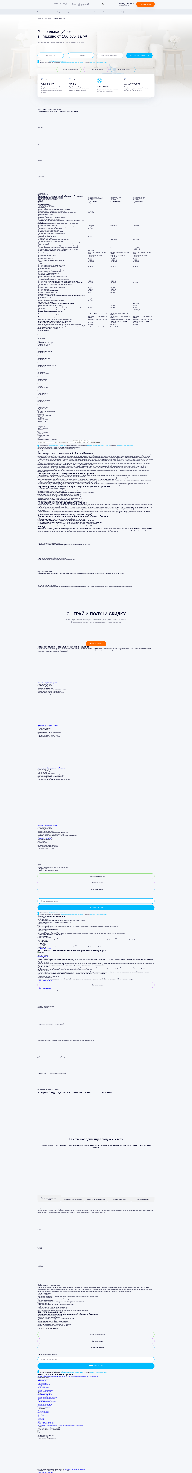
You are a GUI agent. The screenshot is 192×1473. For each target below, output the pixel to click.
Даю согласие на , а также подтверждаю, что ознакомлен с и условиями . (86, 445)
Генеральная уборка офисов (47, 1396)
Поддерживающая (44, 1379)
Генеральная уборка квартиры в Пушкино (51, 768)
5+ (38, 337)
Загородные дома (43, 1387)
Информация (125, 12)
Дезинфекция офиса (44, 1405)
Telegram (113, 4)
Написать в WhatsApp (70, 69)
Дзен (70, 1425)
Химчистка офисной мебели (47, 1403)
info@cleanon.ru (124, 5)
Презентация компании (45, 1472)
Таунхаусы (41, 1389)
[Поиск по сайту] (103, 4)
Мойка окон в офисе (44, 1400)
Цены (39, 1410)
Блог (39, 1421)
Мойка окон (41, 1376)
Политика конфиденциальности (74, 1469)
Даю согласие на (53, 61)
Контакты (139, 12)
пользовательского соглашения (98, 62)
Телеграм (43, 1425)
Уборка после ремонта (70, 1376)
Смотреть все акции (44, 948)
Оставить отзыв (43, 956)
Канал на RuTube (77, 1425)
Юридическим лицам (63, 12)
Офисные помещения (45, 1394)
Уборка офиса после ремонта (47, 1397)
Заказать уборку (95, 442)
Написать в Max (97, 69)
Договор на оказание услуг (46, 1422)
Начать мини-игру (96, 644)
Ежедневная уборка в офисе (47, 1401)
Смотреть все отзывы (45, 975)
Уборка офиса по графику (46, 1398)
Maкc (110, 4)
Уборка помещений (44, 1407)
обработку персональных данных (57, 61)
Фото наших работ (44, 1411)
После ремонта (43, 1382)
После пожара (42, 1383)
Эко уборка (41, 1386)
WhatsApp (107, 4)
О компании (41, 1417)
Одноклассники (51, 1425)
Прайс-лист (80, 12)
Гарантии (41, 1418)
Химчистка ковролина (45, 1404)
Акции (114, 12)
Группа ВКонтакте (63, 1425)
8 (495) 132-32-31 (127, 3)
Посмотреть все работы (45, 838)
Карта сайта (41, 1415)
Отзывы (105, 12)
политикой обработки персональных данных (72, 62)
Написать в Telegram (124, 69)
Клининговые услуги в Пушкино (88, 1376)
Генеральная (42, 1380)
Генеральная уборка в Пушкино (48, 683)
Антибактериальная (44, 1384)
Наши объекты (94, 12)
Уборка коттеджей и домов (54, 1376)
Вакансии (41, 1419)
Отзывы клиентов (43, 1412)
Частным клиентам (43, 12)
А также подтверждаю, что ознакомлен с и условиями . (73, 62)
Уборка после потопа (45, 1391)
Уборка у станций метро (45, 1390)
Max (39, 1425)
